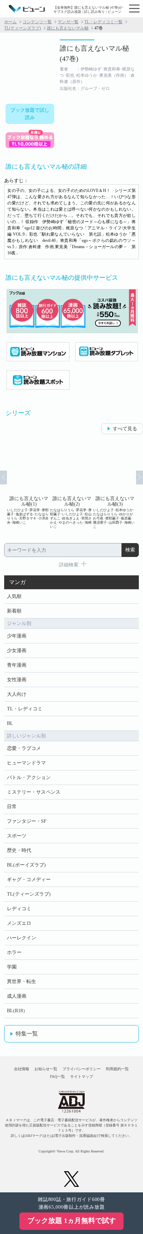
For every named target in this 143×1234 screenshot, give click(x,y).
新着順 (14, 611)
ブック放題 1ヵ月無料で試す (71, 1220)
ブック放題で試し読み (29, 114)
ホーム (10, 21)
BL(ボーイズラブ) (26, 865)
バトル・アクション (29, 777)
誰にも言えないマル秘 (68, 28)
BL (10, 723)
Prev (3, 477)
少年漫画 (16, 636)
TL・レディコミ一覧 (103, 21)
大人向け (16, 694)
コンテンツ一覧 (37, 21)
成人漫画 (16, 996)
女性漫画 (16, 679)
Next (139, 477)
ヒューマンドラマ (26, 763)
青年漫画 (16, 665)
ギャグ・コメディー (29, 879)
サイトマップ (81, 1076)
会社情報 (21, 1069)
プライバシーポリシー (81, 1069)
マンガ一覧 (68, 21)
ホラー (14, 952)
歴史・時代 (19, 850)
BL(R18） (17, 1010)
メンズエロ (19, 923)
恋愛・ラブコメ (24, 748)
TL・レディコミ (24, 708)
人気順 (14, 596)
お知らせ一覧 (45, 1069)
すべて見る (125, 428)
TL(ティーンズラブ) (22, 28)
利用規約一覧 (117, 1069)
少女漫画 (16, 650)
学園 (12, 967)
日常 (12, 806)
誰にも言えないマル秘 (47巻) (94, 53)
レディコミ (19, 908)
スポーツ (16, 835)
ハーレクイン (21, 937)
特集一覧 (27, 1034)
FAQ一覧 (57, 1076)
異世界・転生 (21, 981)
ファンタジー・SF (27, 821)
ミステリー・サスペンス (33, 792)
